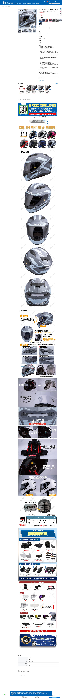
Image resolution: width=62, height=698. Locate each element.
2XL (50, 28)
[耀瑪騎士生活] (7, 2)
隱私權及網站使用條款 (24, 697)
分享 (40, 80)
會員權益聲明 (37, 697)
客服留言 (36, 696)
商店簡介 (23, 696)
